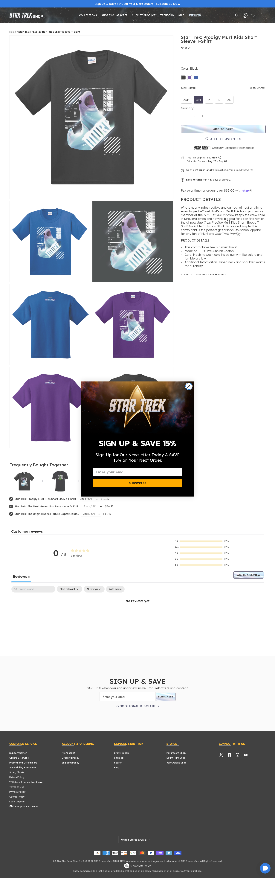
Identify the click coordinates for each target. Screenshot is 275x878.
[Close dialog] (189, 386)
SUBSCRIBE (137, 483)
